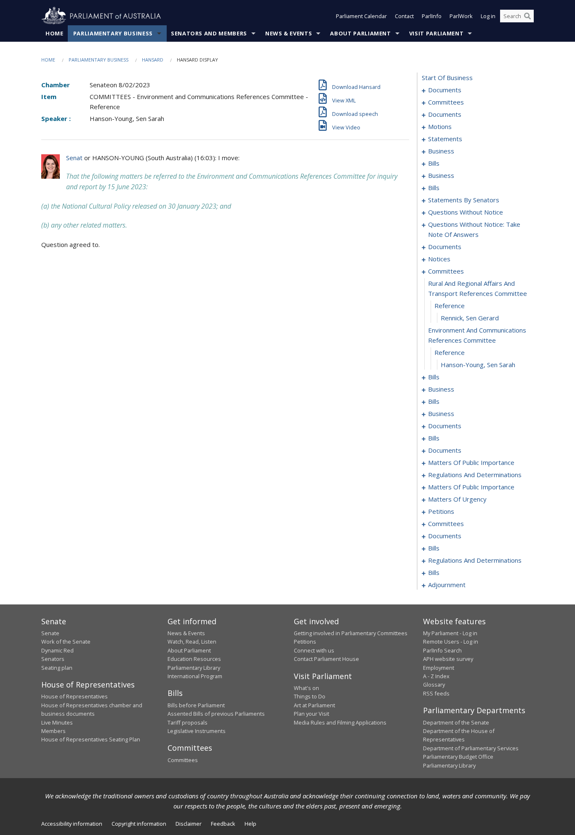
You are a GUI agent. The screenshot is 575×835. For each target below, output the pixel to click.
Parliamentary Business (113, 33)
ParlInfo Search (442, 650)
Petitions (305, 641)
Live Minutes (57, 722)
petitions (441, 511)
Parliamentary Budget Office (458, 756)
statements (445, 138)
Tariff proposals (188, 722)
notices (439, 259)
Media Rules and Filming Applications (340, 722)
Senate (50, 633)
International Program (195, 676)
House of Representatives (74, 696)
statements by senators (463, 200)
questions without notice (465, 212)
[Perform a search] (527, 16)
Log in (488, 16)
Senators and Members (209, 33)
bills (433, 163)
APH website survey (448, 659)
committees (446, 102)
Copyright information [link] (139, 823)
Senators (52, 659)
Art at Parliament (314, 705)
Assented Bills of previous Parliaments (216, 713)
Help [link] (250, 823)
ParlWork (461, 16)
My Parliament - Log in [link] (450, 633)
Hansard (152, 59)
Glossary (434, 684)
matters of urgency (457, 499)
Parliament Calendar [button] (361, 16)
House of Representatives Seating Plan (90, 739)
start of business (447, 77)
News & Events (288, 33)
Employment (438, 667)
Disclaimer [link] (189, 823)
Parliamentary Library (194, 667)
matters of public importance (471, 462)
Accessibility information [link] (71, 823)
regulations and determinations (475, 474)
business (441, 151)
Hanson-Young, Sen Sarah (478, 364)
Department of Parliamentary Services (471, 748)
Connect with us (314, 650)
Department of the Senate (456, 722)
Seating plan (56, 667)
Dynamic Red (57, 650)
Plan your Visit (311, 713)
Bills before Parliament (196, 705)
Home (54, 33)
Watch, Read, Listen (192, 641)
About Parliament (360, 33)
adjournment (447, 584)
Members (53, 731)
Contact (404, 16)
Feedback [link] (223, 823)
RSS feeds (436, 693)
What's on (306, 688)
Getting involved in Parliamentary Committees (350, 633)
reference (449, 305)
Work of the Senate (66, 641)
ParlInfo (432, 16)
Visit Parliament (436, 33)
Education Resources (194, 659)
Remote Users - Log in (450, 641)
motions (440, 126)
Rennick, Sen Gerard (470, 318)
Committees (183, 760)
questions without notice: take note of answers (474, 229)
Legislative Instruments (197, 731)
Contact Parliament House (326, 659)
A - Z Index (436, 676)
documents (444, 90)
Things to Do (309, 696)
